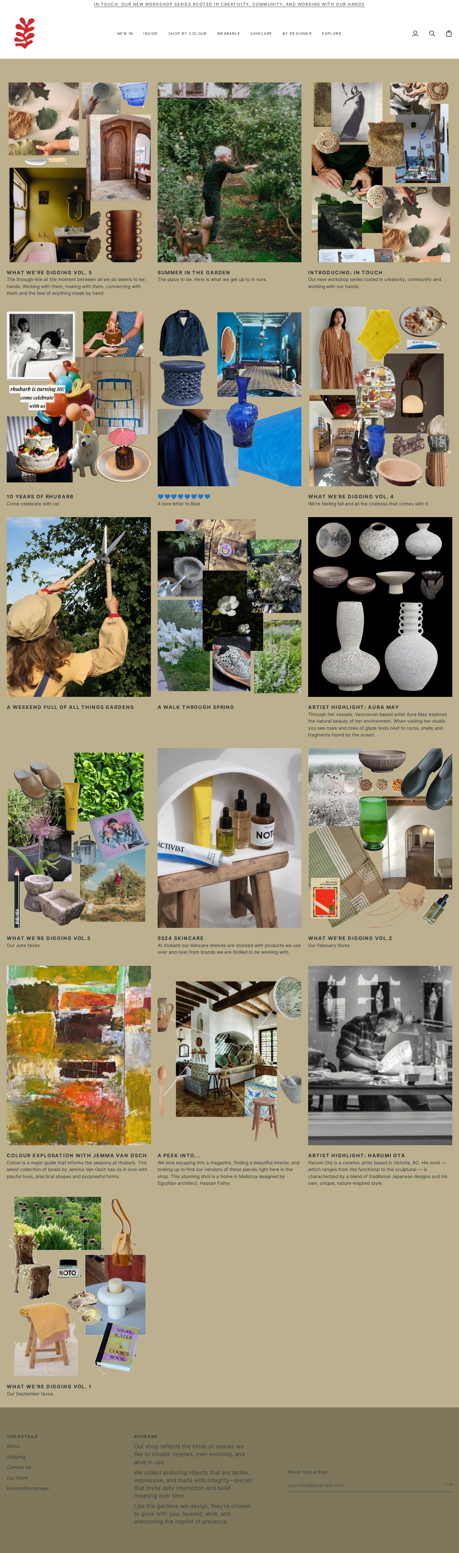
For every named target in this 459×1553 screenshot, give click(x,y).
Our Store (17, 1478)
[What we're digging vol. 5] (79, 172)
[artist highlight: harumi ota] (380, 1056)
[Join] (446, 1484)
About (13, 1446)
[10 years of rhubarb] (79, 396)
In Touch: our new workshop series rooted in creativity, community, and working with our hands (229, 4)
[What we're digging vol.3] (79, 838)
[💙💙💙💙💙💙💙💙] (230, 396)
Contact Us (19, 1467)
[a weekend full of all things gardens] (79, 607)
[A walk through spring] (230, 607)
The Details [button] (22, 1436)
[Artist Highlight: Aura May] (380, 607)
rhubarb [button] (146, 1436)
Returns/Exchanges (28, 1488)
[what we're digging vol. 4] (380, 396)
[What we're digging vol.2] (380, 838)
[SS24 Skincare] (230, 838)
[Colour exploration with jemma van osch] (79, 1056)
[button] (150, 33)
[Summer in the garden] (230, 172)
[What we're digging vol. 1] (79, 1287)
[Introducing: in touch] (380, 172)
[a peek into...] (230, 1056)
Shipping (16, 1456)
